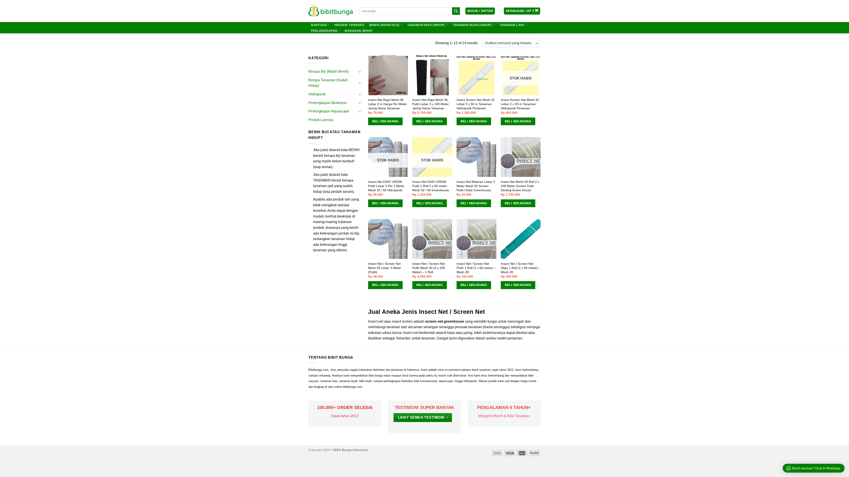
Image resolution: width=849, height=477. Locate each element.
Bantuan (319, 25)
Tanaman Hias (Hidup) (426, 25)
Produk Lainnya (320, 120)
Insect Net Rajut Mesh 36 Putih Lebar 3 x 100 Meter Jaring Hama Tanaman (430, 104)
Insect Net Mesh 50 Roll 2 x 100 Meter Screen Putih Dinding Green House (520, 186)
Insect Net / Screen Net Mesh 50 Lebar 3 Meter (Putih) (384, 268)
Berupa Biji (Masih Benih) (328, 71)
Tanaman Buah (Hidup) (472, 25)
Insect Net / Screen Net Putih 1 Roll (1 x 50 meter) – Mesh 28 (476, 268)
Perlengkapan (324, 30)
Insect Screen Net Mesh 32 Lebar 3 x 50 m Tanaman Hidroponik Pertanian (476, 104)
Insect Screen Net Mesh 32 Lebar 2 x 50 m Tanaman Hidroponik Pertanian (520, 104)
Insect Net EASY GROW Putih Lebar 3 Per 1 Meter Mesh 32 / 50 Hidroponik (386, 186)
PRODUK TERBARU (349, 25)
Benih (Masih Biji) (384, 25)
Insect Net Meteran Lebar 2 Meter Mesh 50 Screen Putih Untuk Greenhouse (476, 186)
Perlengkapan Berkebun (327, 103)
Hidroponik (317, 94)
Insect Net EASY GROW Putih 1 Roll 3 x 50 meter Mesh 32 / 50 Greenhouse (430, 186)
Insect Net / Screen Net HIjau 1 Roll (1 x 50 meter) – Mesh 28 (520, 268)
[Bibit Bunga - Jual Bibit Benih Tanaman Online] (330, 11)
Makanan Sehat (359, 30)
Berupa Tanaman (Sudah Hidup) (328, 83)
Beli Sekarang (385, 121)
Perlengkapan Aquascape (328, 111)
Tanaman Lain (511, 25)
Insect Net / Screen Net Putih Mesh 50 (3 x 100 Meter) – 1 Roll (428, 268)
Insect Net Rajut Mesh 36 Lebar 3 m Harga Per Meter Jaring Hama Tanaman (387, 104)
